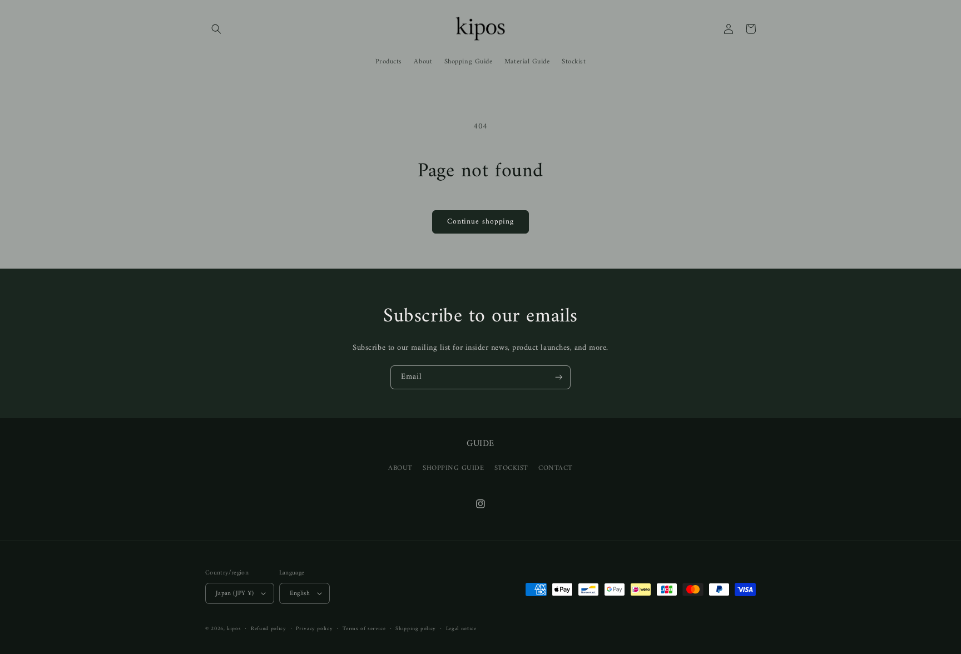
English (300, 593)
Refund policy (268, 628)
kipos (234, 628)
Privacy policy (314, 628)
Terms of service (364, 628)
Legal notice (461, 628)
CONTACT (555, 468)
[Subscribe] (559, 377)
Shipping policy (415, 628)
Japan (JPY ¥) (235, 593)
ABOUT (400, 468)
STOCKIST (511, 468)
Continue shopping (480, 222)
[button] (216, 29)
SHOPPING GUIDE (453, 468)
